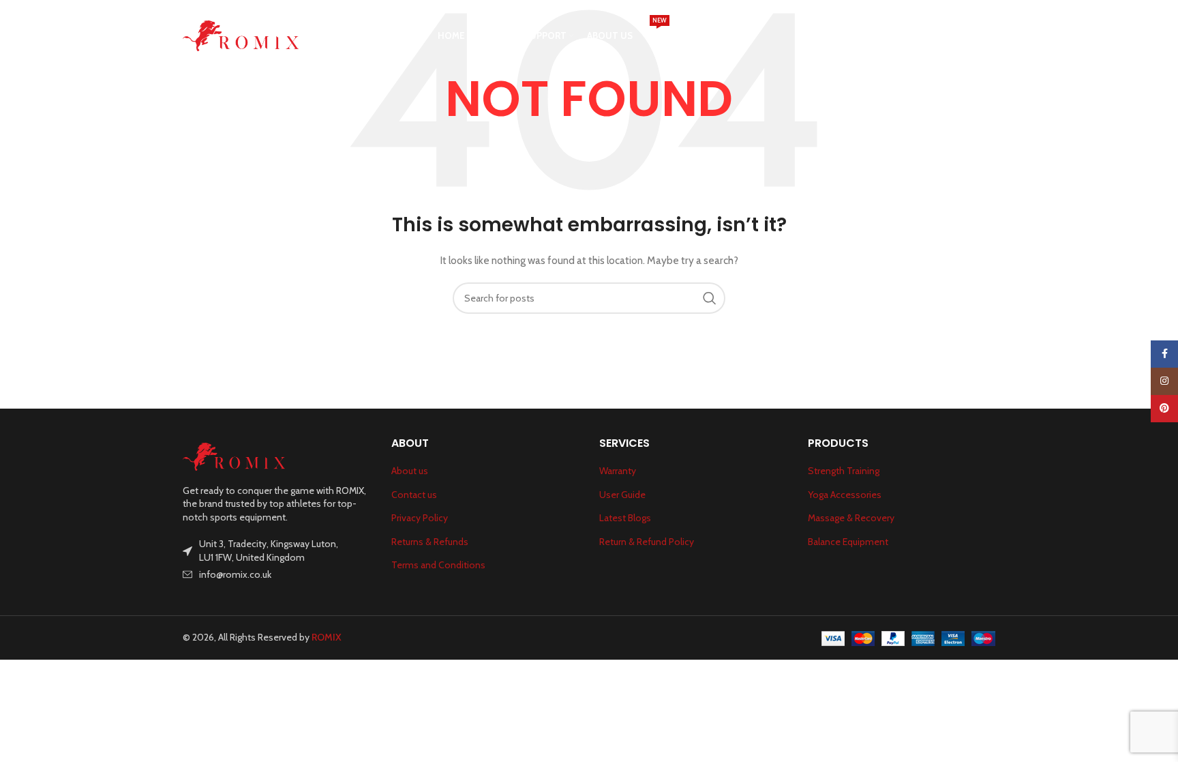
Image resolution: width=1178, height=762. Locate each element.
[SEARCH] (709, 298)
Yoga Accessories (844, 494)
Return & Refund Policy (646, 542)
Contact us (414, 494)
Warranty (617, 471)
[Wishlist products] (988, 36)
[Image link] (234, 456)
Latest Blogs (625, 518)
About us (409, 471)
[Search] (961, 36)
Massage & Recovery (851, 518)
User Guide (622, 494)
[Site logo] (241, 35)
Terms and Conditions (438, 565)
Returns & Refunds (429, 542)
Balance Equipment (848, 542)
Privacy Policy (419, 518)
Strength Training (843, 471)
